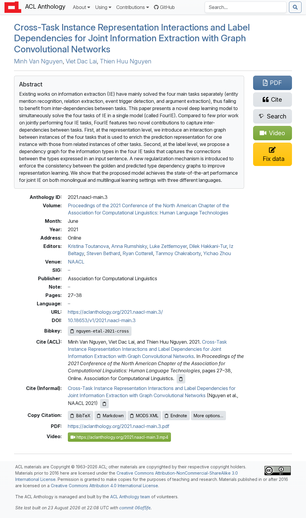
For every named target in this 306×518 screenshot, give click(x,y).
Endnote (179, 415)
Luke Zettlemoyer (168, 246)
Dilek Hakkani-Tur (208, 246)
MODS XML (147, 415)
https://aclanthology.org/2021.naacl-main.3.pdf (118, 426)
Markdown (113, 415)
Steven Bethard (103, 253)
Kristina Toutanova (88, 246)
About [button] (79, 7)
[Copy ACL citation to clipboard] (181, 378)
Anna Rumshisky (129, 246)
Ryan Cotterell (138, 253)
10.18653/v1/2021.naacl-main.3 (102, 320)
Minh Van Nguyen (38, 61)
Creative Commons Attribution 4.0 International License (104, 485)
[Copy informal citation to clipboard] (104, 403)
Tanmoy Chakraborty (178, 253)
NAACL (76, 262)
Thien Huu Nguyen (126, 61)
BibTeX (83, 415)
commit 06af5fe (135, 507)
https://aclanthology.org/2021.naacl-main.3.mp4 (121, 437)
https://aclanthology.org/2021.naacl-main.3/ (115, 312)
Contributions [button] (130, 7)
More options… (208, 415)
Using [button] (101, 7)
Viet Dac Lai (81, 61)
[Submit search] (295, 7)
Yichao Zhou (217, 253)
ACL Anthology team (130, 496)
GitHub (167, 7)
